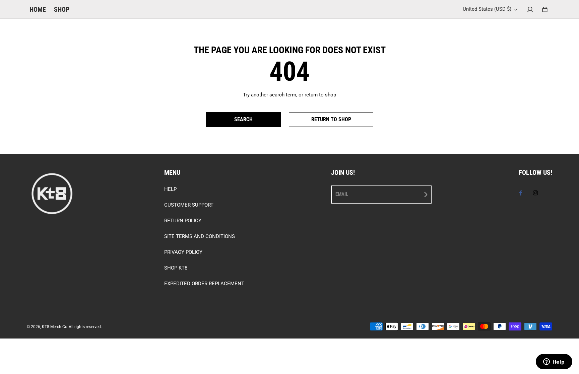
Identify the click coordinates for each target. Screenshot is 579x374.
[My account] (530, 9)
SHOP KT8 (175, 268)
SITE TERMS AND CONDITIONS (199, 236)
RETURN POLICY (182, 221)
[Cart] (544, 9)
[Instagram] (535, 192)
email (341, 194)
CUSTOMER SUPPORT (188, 205)
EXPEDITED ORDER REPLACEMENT (204, 284)
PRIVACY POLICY (183, 252)
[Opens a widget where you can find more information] (553, 362)
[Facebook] (520, 192)
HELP (170, 189)
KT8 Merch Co (54, 326)
